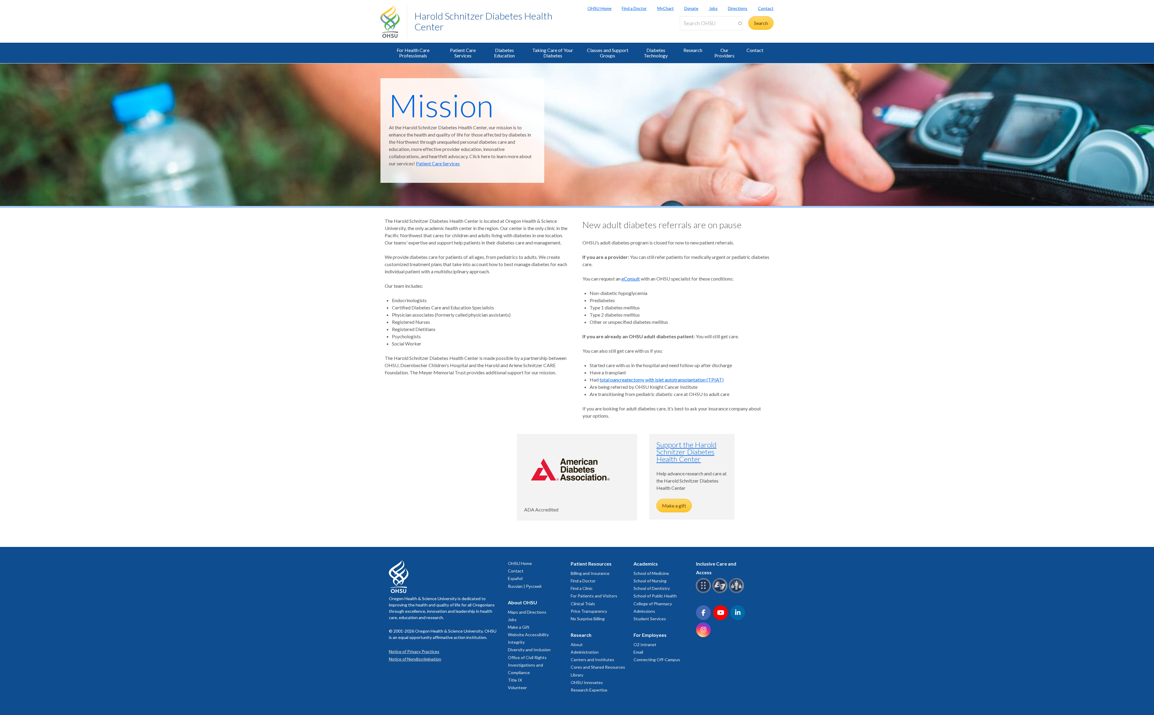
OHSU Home (600, 8)
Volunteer (517, 687)
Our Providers (724, 52)
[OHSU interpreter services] (737, 591)
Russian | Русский (525, 586)
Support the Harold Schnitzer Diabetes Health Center (686, 451)
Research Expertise (589, 689)
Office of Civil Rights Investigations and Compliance (527, 665)
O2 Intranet (644, 644)
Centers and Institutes (592, 659)
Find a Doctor (634, 8)
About (577, 644)
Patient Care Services (463, 52)
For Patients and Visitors (594, 595)
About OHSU (522, 602)
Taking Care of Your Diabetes (552, 52)
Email (638, 652)
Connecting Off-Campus (656, 659)
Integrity (516, 642)
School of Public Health (655, 595)
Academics (645, 563)
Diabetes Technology (656, 52)
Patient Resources (591, 563)
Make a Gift (519, 627)
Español (515, 578)
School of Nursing (650, 580)
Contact (766, 8)
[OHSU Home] (393, 21)
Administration (585, 652)
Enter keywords (698, 34)
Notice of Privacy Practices (414, 651)
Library (577, 674)
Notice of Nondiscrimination (415, 658)
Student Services (649, 618)
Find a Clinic (582, 588)
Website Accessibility (528, 634)
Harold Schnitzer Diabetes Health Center (483, 21)
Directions (737, 8)
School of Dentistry (651, 588)
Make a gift (674, 505)
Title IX (515, 680)
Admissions (644, 611)
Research (692, 50)
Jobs (713, 8)
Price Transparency (589, 611)
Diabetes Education (504, 52)
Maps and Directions (527, 612)
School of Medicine (651, 573)
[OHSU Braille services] (704, 591)
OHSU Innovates (587, 682)
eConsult (630, 278)
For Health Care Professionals (413, 52)
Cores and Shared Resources (598, 667)
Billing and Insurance (590, 573)
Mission (441, 105)
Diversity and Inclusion (529, 649)
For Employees (650, 635)
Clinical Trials (583, 603)
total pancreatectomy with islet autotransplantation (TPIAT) (662, 379)
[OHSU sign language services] (721, 591)
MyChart (665, 8)
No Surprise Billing (588, 618)
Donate (691, 8)
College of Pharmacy (652, 603)
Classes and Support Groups (607, 52)
